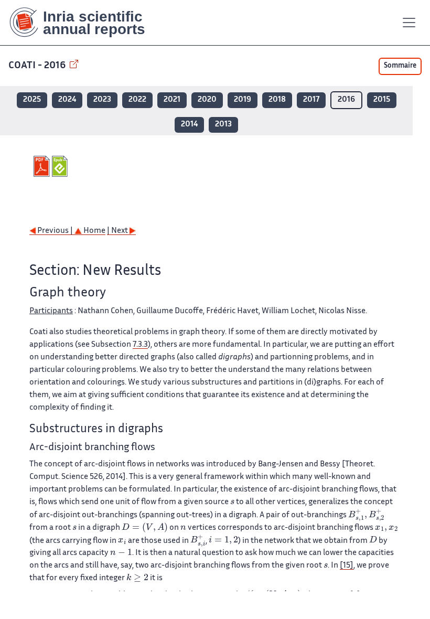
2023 (102, 100)
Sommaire (400, 66)
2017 (311, 100)
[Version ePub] (61, 166)
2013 (223, 124)
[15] (346, 565)
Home (93, 231)
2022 (137, 100)
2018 (277, 100)
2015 (381, 100)
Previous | (55, 231)
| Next (118, 231)
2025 (32, 100)
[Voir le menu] (409, 22)
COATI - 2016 (38, 65)
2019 (242, 100)
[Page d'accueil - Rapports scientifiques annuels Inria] (84, 22)
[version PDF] (43, 166)
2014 (189, 124)
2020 (207, 100)
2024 (67, 100)
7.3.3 (140, 344)
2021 (172, 100)
